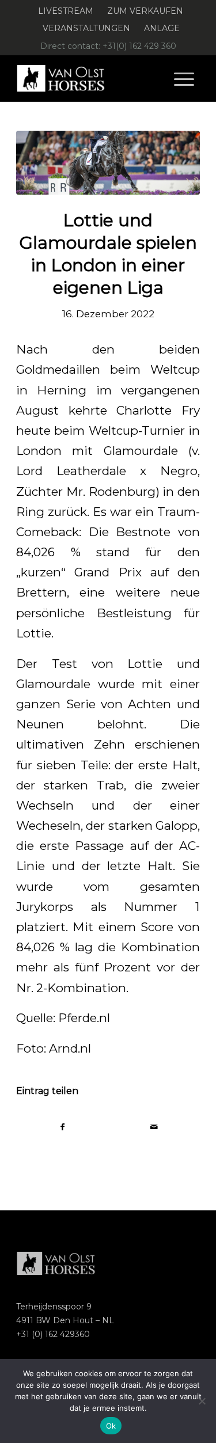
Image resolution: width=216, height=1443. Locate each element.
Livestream (65, 11)
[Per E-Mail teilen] (154, 1127)
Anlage (162, 28)
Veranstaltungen (86, 28)
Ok (111, 1425)
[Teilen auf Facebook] (62, 1127)
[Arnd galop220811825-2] (108, 163)
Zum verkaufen (145, 11)
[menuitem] (66, 11)
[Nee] (201, 1401)
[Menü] (184, 78)
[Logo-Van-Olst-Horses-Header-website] (89, 78)
